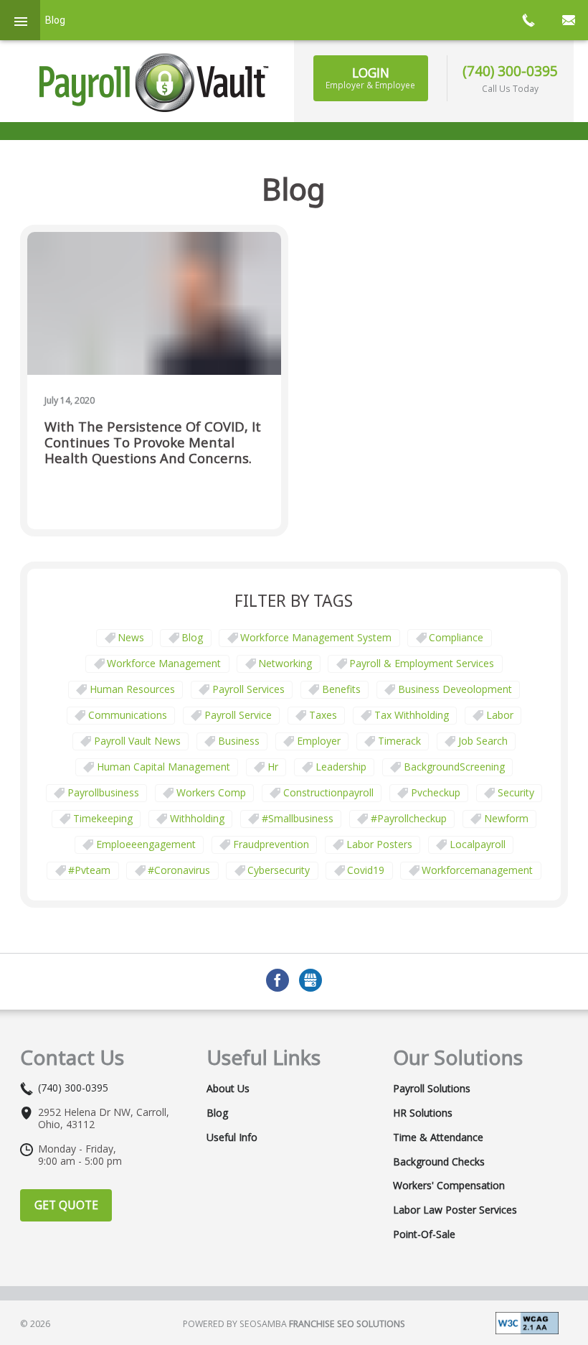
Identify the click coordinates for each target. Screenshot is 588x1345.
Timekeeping (103, 818)
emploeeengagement (146, 844)
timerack (399, 741)
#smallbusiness (297, 818)
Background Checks (439, 1162)
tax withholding (411, 715)
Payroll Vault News (137, 741)
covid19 (365, 870)
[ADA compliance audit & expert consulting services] (527, 1321)
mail (568, 20)
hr (272, 766)
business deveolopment (455, 689)
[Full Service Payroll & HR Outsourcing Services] (154, 82)
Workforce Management (164, 663)
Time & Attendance (438, 1137)
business (239, 741)
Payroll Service (238, 715)
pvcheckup (435, 792)
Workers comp (211, 792)
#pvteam (89, 870)
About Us (228, 1089)
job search (483, 741)
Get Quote (66, 1205)
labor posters (379, 844)
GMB (310, 980)
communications (127, 715)
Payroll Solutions (431, 1089)
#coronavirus (179, 870)
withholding (197, 818)
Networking (285, 663)
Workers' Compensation (449, 1186)
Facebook (277, 980)
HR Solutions (422, 1113)
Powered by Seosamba (294, 1324)
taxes (323, 715)
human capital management (163, 766)
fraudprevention (271, 844)
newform (506, 818)
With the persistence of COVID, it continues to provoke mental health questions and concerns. (152, 443)
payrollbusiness (103, 792)
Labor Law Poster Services (455, 1210)
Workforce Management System (316, 637)
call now (528, 20)
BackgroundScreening (454, 766)
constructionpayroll (328, 792)
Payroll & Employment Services (421, 663)
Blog (192, 637)
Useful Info (232, 1137)
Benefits (341, 689)
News (131, 637)
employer (319, 741)
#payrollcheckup (409, 818)
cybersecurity (278, 870)
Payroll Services (248, 689)
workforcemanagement (477, 870)
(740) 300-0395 (510, 70)
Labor (499, 715)
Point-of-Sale (424, 1234)
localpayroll (478, 844)
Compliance (456, 637)
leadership (341, 766)
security (516, 792)
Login (370, 77)
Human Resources (132, 689)
